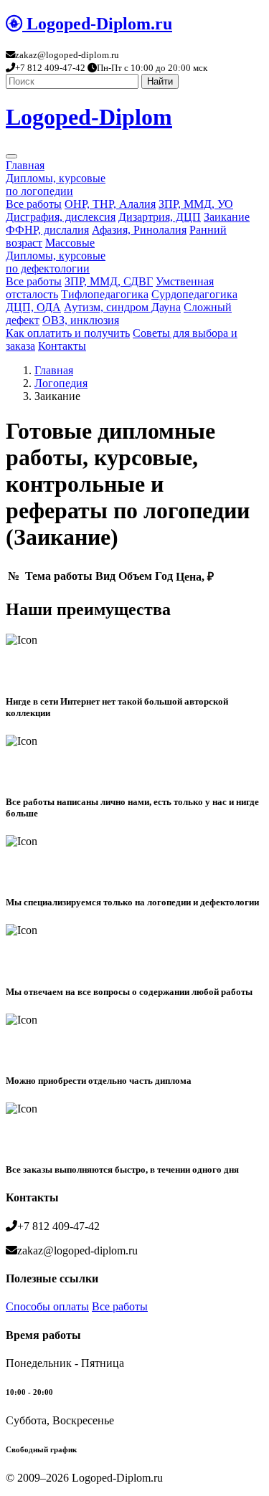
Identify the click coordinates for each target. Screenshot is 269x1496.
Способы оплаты (47, 1306)
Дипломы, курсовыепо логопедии (55, 184)
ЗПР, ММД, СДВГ (109, 281)
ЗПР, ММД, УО (196, 204)
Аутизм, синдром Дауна (122, 307)
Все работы (34, 204)
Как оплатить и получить (68, 333)
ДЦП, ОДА (33, 307)
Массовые (70, 243)
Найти (160, 81)
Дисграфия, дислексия (60, 217)
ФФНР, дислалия (47, 230)
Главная (25, 165)
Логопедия (61, 383)
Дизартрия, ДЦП (159, 217)
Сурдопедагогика (194, 294)
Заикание (227, 217)
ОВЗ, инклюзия (80, 320)
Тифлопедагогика (104, 294)
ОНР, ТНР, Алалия (110, 204)
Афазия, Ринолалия (139, 230)
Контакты (62, 346)
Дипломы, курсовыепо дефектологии (55, 262)
